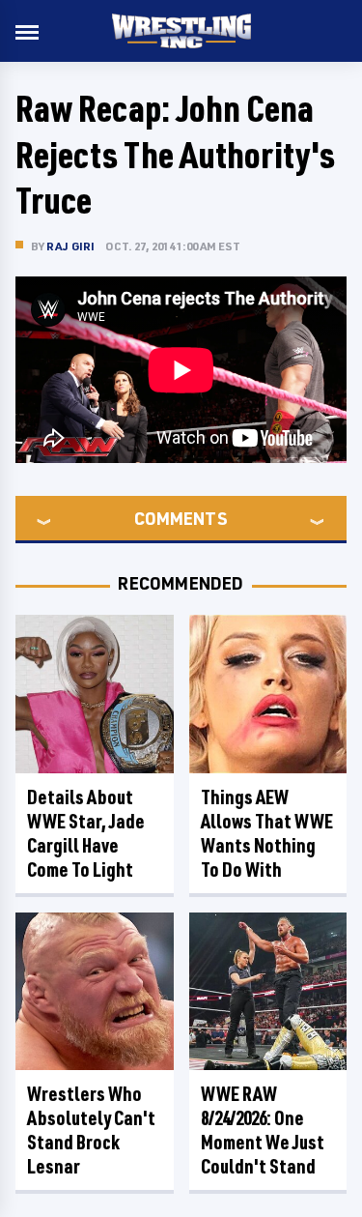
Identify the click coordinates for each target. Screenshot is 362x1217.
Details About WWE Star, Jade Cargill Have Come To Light (86, 833)
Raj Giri (71, 246)
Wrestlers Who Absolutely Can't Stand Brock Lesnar (91, 1130)
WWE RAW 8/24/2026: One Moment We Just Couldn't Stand (262, 1130)
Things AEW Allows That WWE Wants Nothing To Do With (267, 833)
